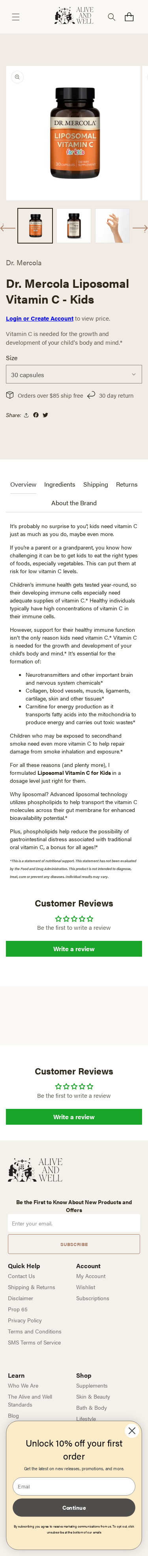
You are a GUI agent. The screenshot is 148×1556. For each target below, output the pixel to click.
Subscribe (74, 1244)
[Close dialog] (131, 1430)
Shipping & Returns (31, 1287)
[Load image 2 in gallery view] (73, 225)
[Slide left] (8, 228)
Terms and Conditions (35, 1331)
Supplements (92, 1385)
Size (11, 357)
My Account (90, 1276)
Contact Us (21, 1276)
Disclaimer (20, 1298)
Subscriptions (92, 1298)
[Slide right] (140, 228)
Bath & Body (91, 1407)
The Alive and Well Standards (30, 1400)
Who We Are (23, 1385)
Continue (74, 1507)
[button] (15, 17)
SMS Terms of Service (34, 1342)
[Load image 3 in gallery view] (112, 225)
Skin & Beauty (93, 1396)
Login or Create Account (39, 318)
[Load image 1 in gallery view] (35, 225)
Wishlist (85, 1287)
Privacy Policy (25, 1320)
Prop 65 (18, 1309)
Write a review (74, 948)
